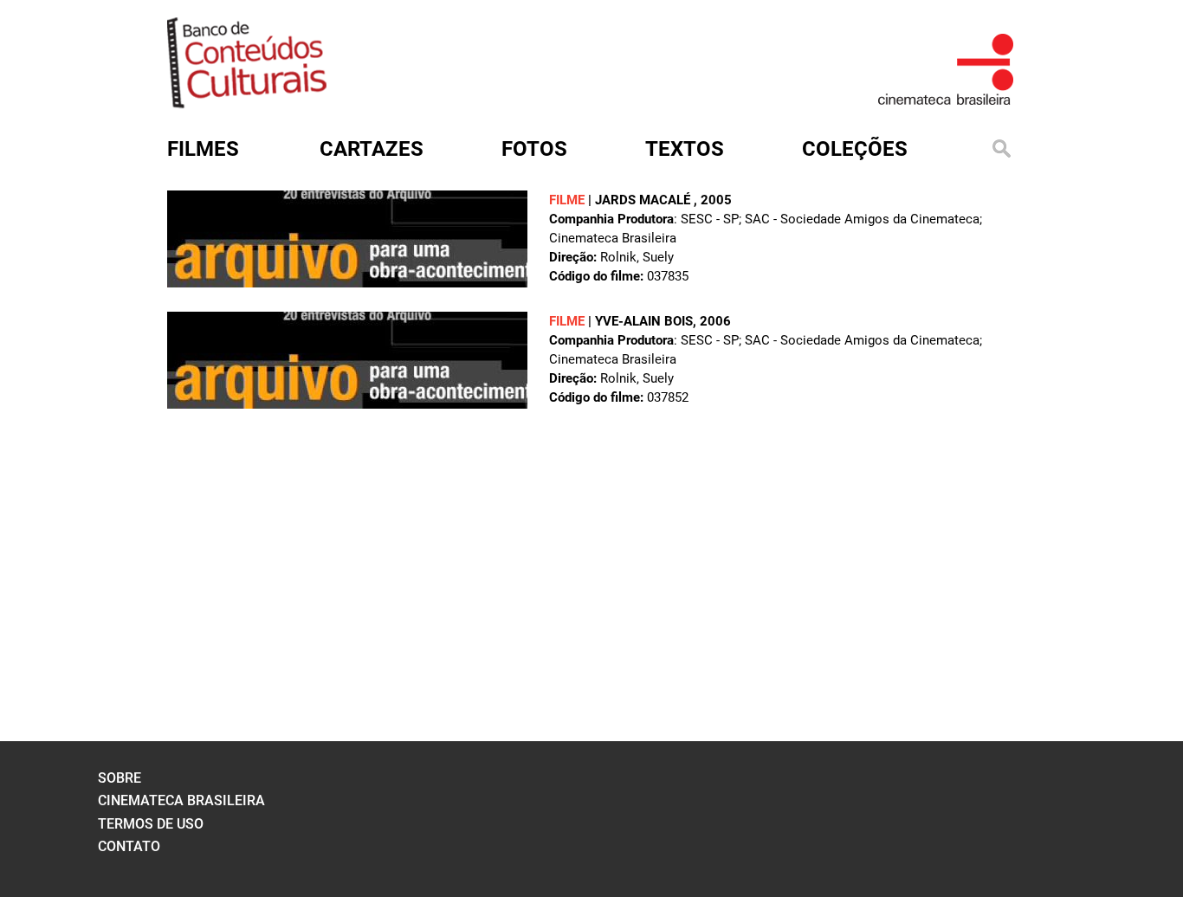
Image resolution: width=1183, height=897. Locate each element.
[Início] (246, 102)
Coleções (855, 149)
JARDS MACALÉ (644, 200)
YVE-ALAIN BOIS (644, 321)
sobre (119, 778)
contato (129, 846)
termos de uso (151, 824)
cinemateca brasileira (181, 800)
